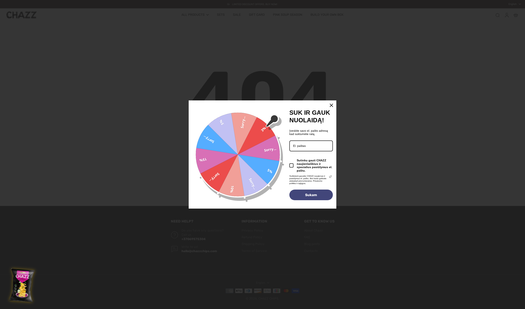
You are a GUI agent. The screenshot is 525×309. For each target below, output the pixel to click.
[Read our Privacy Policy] (330, 176)
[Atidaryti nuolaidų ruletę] (22, 285)
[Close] (331, 105)
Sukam (311, 195)
